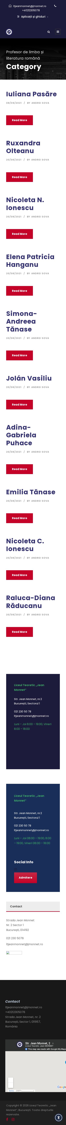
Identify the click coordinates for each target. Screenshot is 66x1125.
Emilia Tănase (30, 492)
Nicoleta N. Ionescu (25, 203)
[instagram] (15, 869)
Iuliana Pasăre (31, 94)
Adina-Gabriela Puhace (21, 435)
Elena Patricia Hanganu (30, 260)
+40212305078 (31, 10)
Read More (19, 120)
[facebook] (7, 1119)
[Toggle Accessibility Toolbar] (58, 1117)
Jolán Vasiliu (29, 378)
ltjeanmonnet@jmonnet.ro (29, 6)
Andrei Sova (40, 103)
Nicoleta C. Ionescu (25, 544)
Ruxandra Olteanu (23, 147)
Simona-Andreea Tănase (21, 321)
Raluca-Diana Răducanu (30, 601)
